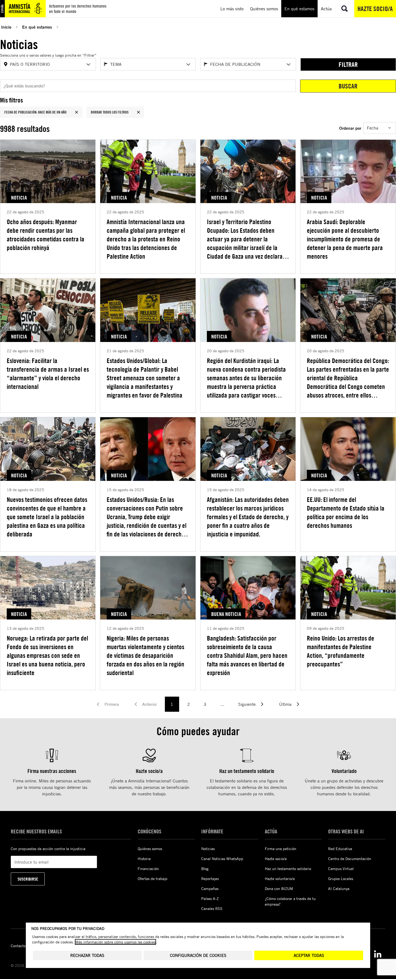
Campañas (209, 888)
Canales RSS (212, 908)
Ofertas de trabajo (152, 878)
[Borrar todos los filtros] (138, 112)
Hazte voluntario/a (280, 878)
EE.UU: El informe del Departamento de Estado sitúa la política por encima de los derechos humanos (345, 512)
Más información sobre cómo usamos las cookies (115, 942)
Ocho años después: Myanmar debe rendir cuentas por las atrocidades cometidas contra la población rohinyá (45, 235)
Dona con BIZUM (279, 888)
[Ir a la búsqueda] (344, 8)
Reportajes (210, 878)
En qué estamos (37, 27)
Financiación (148, 868)
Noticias (208, 848)
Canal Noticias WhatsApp (222, 858)
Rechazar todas (87, 955)
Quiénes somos (150, 848)
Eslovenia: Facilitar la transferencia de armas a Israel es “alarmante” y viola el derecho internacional (48, 374)
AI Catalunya (338, 888)
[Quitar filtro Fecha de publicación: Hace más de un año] (76, 112)
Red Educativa (340, 848)
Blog (205, 868)
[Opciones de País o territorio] (88, 64)
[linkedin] (377, 953)
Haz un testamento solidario (288, 868)
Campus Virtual (341, 868)
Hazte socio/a (375, 9)
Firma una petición (280, 848)
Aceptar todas (309, 955)
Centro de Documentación (349, 858)
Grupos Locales (340, 878)
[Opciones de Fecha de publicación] (288, 64)
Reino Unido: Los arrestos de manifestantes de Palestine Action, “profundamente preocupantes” (340, 651)
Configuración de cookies (198, 955)
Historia (144, 858)
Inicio (6, 27)
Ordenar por (350, 128)
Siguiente (247, 704)
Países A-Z (210, 898)
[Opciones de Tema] (188, 64)
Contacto (18, 945)
